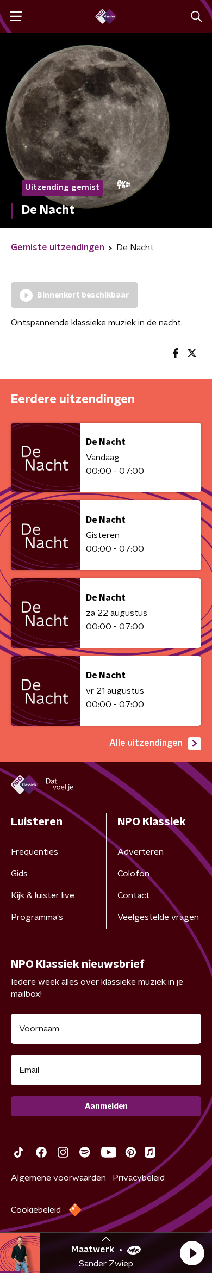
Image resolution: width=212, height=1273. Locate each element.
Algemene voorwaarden (58, 1177)
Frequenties (34, 852)
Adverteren (140, 852)
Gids (19, 873)
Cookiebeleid (36, 1210)
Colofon (133, 873)
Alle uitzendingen (146, 743)
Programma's (37, 917)
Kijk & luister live (42, 895)
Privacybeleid (139, 1177)
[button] (191, 1252)
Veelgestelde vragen (158, 917)
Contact (133, 895)
